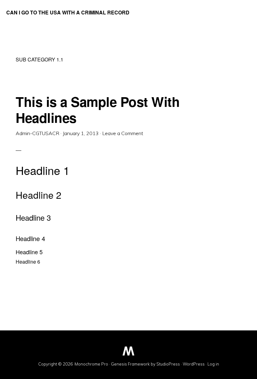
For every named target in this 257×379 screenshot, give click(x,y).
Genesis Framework (130, 363)
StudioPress (168, 363)
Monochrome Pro (91, 363)
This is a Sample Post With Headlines (98, 109)
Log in (213, 363)
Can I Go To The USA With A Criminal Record (67, 12)
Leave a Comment (122, 133)
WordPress (194, 363)
